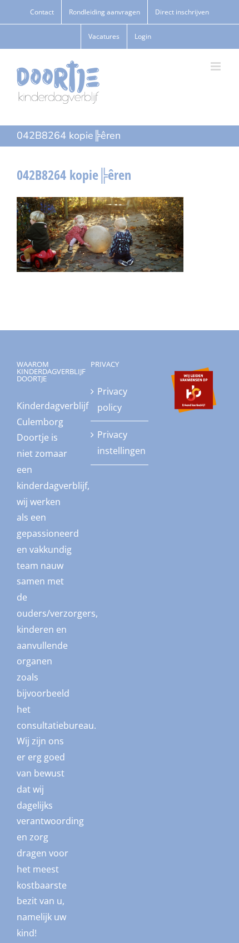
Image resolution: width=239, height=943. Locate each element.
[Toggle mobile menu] (216, 66)
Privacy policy (112, 399)
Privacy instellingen (119, 442)
